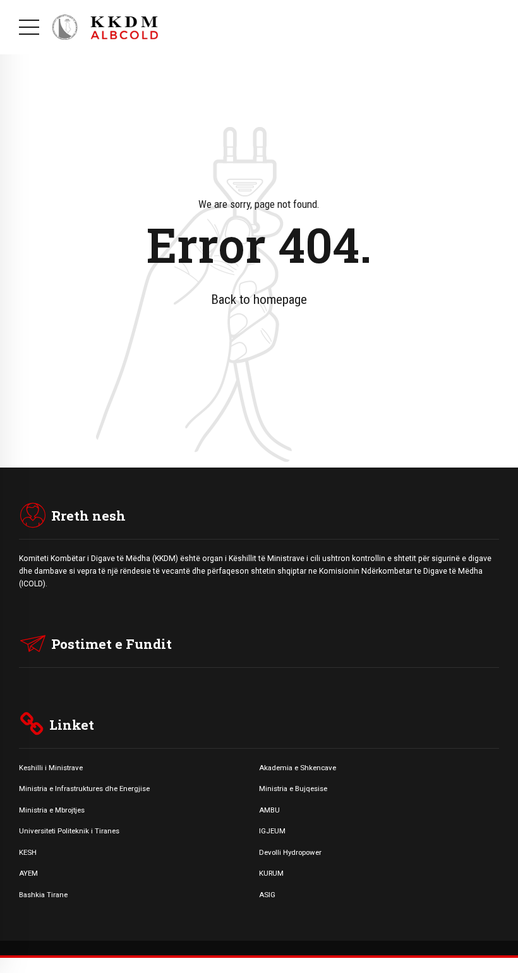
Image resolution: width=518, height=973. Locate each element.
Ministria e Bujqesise (293, 788)
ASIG (267, 894)
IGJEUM (272, 830)
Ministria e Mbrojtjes (52, 810)
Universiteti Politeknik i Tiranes (69, 830)
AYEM (28, 873)
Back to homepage (259, 299)
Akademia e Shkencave (297, 767)
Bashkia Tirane (43, 894)
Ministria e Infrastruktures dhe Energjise (84, 788)
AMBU (269, 810)
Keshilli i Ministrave (51, 767)
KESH (28, 852)
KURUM (271, 873)
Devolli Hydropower (290, 852)
